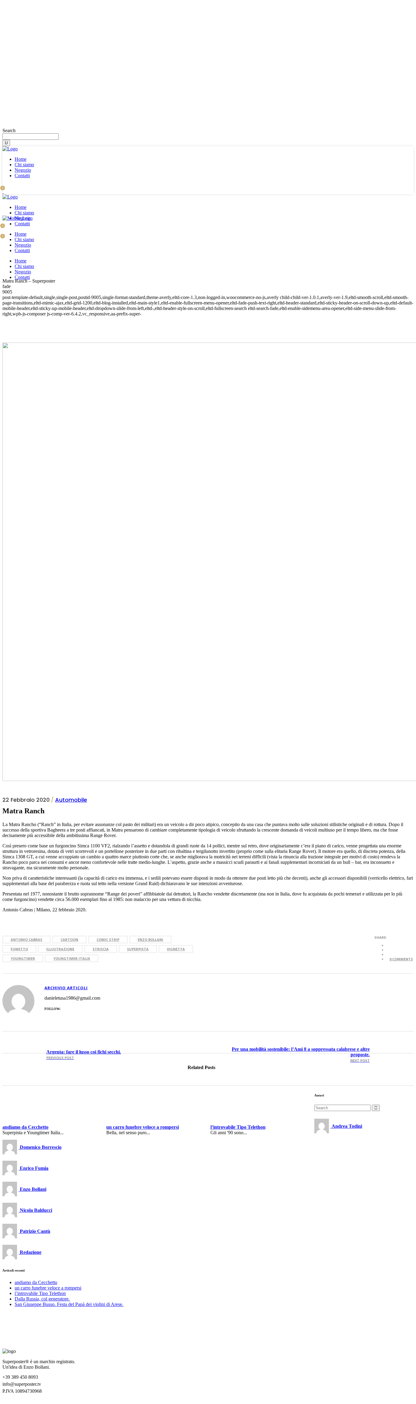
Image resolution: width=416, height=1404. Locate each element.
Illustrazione (60, 949)
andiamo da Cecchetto (36, 95)
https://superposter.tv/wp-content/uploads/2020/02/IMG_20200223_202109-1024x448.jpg (395, 1054)
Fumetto (19, 949)
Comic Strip (108, 939)
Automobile (71, 800)
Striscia (101, 949)
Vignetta (176, 949)
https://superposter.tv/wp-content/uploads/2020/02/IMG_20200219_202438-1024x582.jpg (20, 1054)
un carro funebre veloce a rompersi (48, 100)
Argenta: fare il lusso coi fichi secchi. (83, 1051)
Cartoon (69, 939)
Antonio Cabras (26, 939)
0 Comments (401, 959)
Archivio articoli (66, 988)
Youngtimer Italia (71, 958)
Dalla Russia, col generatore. (42, 1298)
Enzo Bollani (150, 939)
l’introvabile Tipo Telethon (40, 106)
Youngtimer (23, 958)
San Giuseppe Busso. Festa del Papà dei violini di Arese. (69, 1304)
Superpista (138, 949)
